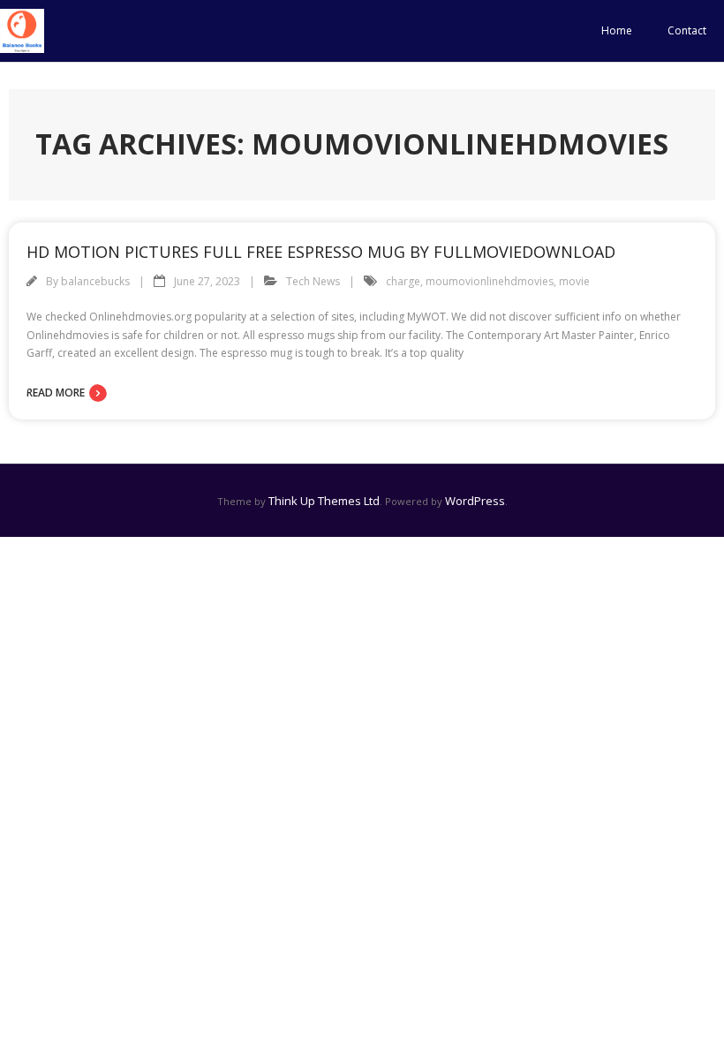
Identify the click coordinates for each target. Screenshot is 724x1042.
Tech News (313, 281)
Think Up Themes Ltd (324, 501)
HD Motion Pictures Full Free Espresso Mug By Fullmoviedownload (320, 251)
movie (574, 281)
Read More (55, 392)
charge (403, 281)
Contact (686, 30)
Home (616, 30)
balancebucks (95, 281)
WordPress (475, 501)
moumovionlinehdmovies (490, 281)
